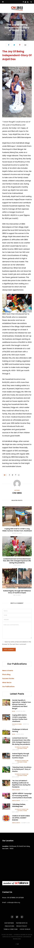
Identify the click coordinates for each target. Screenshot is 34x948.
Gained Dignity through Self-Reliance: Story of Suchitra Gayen (17, 592)
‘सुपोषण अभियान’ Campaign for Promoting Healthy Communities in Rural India (22, 796)
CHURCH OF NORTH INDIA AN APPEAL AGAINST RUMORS (21, 818)
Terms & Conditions (11, 929)
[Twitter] (17, 917)
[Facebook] (12, 917)
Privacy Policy (21, 926)
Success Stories (17, 20)
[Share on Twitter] (14, 45)
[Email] (25, 45)
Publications (9, 926)
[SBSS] (17, 8)
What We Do (6, 682)
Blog (13, 711)
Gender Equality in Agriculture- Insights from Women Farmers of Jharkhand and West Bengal (21, 704)
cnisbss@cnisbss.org (13, 902)
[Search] (31, 2)
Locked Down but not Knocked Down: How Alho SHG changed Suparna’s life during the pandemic (17, 561)
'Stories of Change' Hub (21, 747)
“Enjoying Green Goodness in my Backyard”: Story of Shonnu (21, 769)
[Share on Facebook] (9, 45)
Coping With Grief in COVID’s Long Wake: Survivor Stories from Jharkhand (17, 530)
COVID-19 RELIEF (25, 929)
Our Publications (8, 686)
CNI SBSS (12, 34)
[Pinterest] (20, 45)
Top (17, 944)
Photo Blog (6, 674)
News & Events (7, 670)
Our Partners (9, 923)
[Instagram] (22, 917)
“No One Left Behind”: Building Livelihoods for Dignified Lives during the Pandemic (21, 784)
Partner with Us (21, 923)
